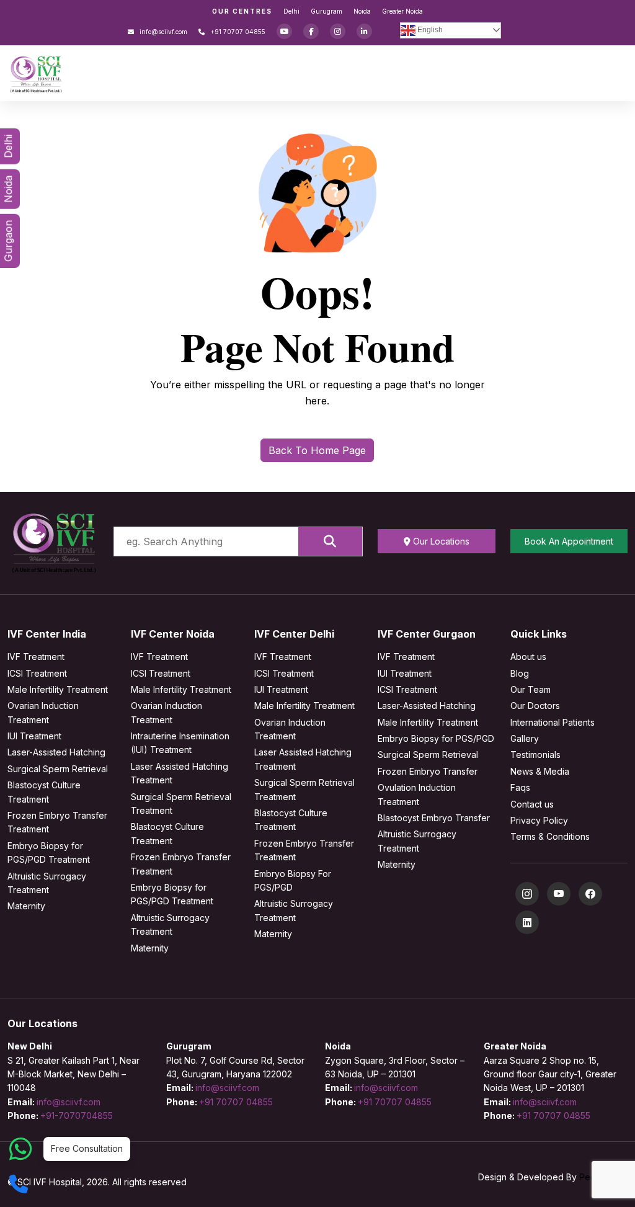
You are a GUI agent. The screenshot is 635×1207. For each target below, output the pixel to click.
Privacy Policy (539, 820)
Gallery (524, 738)
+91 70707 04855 (236, 31)
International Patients (552, 722)
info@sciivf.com (162, 31)
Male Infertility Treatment (57, 689)
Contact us (532, 804)
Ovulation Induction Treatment (417, 794)
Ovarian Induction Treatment (43, 712)
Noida (362, 11)
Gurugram (326, 11)
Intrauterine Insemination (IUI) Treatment (180, 743)
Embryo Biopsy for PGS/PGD (436, 738)
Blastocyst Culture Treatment (44, 792)
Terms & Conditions (550, 836)
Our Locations (440, 541)
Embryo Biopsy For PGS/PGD (292, 880)
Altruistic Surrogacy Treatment (46, 883)
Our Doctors (535, 705)
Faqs (520, 787)
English (429, 29)
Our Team (530, 689)
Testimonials (535, 754)
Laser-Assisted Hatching (56, 752)
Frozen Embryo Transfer (427, 771)
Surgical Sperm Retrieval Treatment (181, 803)
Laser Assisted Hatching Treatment (179, 773)
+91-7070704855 (76, 1115)
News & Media (539, 771)
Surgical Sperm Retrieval (57, 769)
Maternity (26, 906)
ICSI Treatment (37, 673)
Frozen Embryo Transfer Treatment (57, 822)
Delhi (291, 11)
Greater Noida (402, 11)
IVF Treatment (35, 656)
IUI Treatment (34, 736)
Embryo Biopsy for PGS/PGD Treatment (48, 852)
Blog (519, 673)
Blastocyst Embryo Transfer (434, 818)
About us (528, 656)
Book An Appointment (569, 541)
